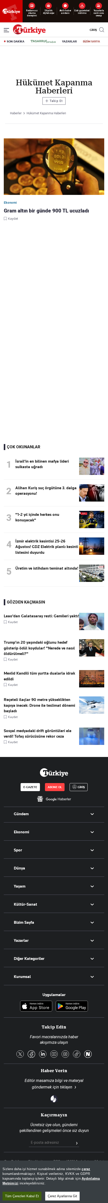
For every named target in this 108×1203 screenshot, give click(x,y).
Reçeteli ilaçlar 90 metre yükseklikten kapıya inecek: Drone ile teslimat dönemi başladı (39, 705)
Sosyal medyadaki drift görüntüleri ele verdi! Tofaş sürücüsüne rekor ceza (37, 734)
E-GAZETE (30, 787)
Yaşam (19, 886)
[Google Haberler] (54, 799)
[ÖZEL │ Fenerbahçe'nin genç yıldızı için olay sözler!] (91, 527)
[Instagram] (65, 1054)
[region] (54, 1182)
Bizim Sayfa (24, 922)
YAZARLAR (69, 41)
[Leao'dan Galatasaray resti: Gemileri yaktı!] (91, 629)
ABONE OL (55, 787)
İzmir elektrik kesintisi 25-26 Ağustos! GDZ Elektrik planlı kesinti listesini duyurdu (46, 547)
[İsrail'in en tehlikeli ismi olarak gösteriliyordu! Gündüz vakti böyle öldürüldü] (91, 473)
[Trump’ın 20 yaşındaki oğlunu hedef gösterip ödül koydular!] (91, 655)
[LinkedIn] (42, 1054)
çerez (86, 1169)
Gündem (21, 814)
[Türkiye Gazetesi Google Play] (72, 1006)
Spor (18, 850)
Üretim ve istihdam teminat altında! (46, 568)
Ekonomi (21, 832)
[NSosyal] (88, 1054)
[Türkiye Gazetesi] (29, 33)
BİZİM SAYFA (91, 41)
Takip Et (54, 101)
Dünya (19, 868)
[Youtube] (54, 1054)
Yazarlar (21, 940)
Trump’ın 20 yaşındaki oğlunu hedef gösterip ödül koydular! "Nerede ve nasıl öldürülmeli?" (39, 648)
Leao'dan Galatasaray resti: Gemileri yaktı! (41, 616)
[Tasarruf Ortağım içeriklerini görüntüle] (43, 41)
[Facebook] (31, 1054)
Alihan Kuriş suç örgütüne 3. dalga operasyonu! (46, 491)
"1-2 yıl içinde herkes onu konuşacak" (37, 517)
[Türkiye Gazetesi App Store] (36, 1006)
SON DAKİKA (15, 41)
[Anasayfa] (54, 772)
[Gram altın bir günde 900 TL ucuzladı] (54, 167)
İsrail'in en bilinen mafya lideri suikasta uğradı (42, 464)
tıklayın (66, 1087)
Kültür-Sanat (25, 904)
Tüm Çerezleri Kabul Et (22, 1196)
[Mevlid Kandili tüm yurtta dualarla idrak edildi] (91, 686)
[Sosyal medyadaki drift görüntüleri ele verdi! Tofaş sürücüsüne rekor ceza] (91, 743)
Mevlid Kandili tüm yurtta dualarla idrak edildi (39, 676)
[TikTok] (76, 1054)
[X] (20, 1054)
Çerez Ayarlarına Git (62, 1196)
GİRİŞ (92, 30)
